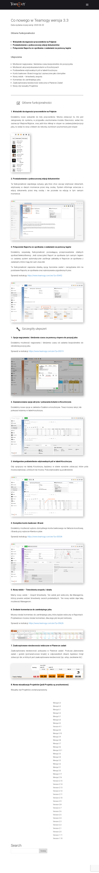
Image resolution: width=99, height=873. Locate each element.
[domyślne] (47, 583)
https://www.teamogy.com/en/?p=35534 (45, 537)
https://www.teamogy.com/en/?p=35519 (46, 351)
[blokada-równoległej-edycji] (47, 240)
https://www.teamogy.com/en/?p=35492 (45, 275)
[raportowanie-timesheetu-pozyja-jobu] (47, 395)
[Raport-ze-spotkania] (47, 322)
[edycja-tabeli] (47, 455)
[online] (20, 172)
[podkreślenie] (47, 516)
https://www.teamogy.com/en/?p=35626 (46, 623)
